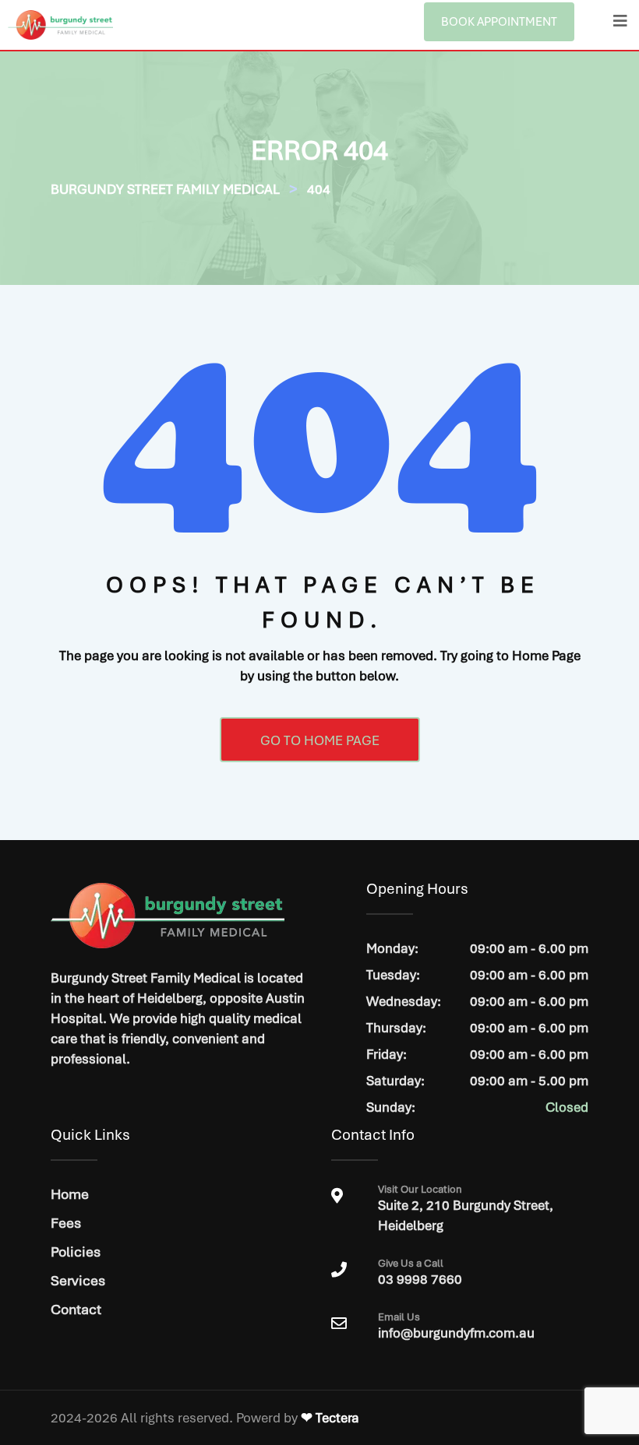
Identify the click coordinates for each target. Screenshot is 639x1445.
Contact (76, 1309)
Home (70, 1194)
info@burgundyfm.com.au (456, 1332)
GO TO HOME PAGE (320, 740)
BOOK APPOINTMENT (499, 22)
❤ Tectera (330, 1417)
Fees (66, 1223)
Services (78, 1280)
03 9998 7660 (420, 1273)
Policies (76, 1251)
